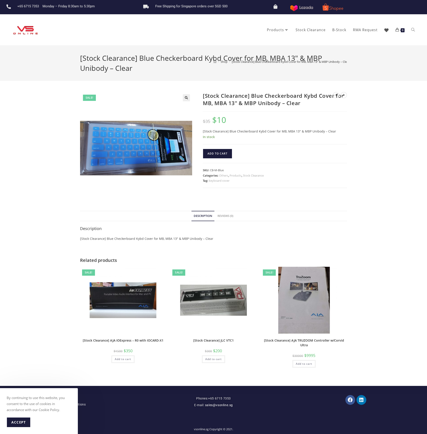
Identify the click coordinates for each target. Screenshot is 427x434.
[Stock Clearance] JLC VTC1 (213, 340)
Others (223, 175)
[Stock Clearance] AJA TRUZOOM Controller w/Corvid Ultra (304, 342)
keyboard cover (219, 181)
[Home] (215, 62)
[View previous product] (336, 95)
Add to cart (217, 153)
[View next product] (344, 95)
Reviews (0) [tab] (225, 216)
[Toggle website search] (413, 29)
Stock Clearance (253, 175)
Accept (18, 422)
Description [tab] (203, 216)
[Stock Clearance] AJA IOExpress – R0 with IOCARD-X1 (123, 340)
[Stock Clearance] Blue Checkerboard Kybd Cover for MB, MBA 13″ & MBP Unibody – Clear (290, 62)
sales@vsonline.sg (218, 405)
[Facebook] (350, 400)
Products (236, 175)
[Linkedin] (361, 400)
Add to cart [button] (123, 359)
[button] (186, 97)
